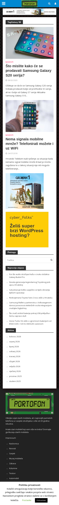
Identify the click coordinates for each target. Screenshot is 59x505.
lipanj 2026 (14, 346)
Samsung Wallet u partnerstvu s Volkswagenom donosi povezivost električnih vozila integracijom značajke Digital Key (30, 305)
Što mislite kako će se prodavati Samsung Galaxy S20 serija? (28, 70)
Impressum (11, 438)
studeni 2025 (15, 381)
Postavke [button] (26, 500)
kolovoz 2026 (15, 336)
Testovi (12, 473)
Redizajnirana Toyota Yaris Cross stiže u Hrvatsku (30, 297)
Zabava (12, 463)
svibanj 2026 (14, 351)
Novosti (9, 62)
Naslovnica (14, 443)
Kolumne (13, 468)
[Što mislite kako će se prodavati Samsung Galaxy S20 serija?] (30, 42)
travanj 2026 (14, 356)
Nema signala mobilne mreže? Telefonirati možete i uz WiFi (29, 143)
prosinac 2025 (15, 376)
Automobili (14, 478)
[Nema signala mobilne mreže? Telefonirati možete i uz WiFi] (30, 115)
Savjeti (12, 453)
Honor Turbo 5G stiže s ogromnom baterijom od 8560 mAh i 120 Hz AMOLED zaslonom (30, 322)
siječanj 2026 (15, 371)
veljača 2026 (14, 366)
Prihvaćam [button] (41, 500)
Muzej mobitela (16, 458)
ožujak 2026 (14, 361)
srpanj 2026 (14, 341)
